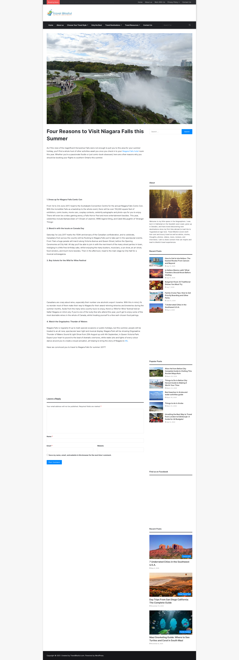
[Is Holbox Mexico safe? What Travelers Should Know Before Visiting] (156, 273)
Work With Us (160, 2)
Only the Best (96, 25)
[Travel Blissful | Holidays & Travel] (59, 12)
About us (148, 2)
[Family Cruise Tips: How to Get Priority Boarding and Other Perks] (156, 296)
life (126, 341)
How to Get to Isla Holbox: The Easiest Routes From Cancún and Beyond (177, 260)
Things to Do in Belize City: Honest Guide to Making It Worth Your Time (176, 382)
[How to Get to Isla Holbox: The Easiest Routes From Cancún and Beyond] (156, 261)
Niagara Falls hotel (130, 151)
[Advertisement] (144, 12)
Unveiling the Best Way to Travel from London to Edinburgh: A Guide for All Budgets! (178, 416)
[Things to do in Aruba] (156, 406)
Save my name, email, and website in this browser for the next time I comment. (80, 455)
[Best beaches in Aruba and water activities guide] (156, 395)
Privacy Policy (173, 2)
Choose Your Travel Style (77, 25)
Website (100, 446)
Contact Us (186, 2)
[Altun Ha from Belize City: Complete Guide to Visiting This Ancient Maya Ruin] (156, 372)
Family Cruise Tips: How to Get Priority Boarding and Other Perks (178, 295)
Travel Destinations (112, 25)
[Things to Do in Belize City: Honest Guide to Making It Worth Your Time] (156, 383)
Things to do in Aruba (174, 403)
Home (140, 2)
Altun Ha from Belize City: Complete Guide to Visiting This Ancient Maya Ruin (178, 370)
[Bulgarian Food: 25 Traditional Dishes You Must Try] (156, 285)
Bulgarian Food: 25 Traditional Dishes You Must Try (80, 2)
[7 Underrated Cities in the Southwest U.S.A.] (156, 308)
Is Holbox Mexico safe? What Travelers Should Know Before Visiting (178, 272)
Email (49, 446)
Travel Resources (131, 25)
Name (50, 436)
